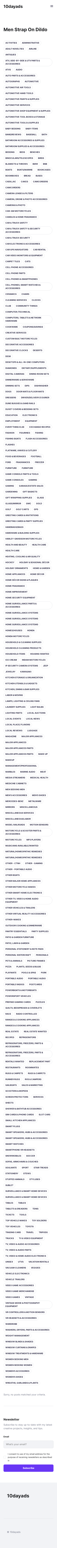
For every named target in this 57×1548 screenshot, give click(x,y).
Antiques (10, 54)
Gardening (11, 491)
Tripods (43, 1232)
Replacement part (39, 1061)
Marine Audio (27, 772)
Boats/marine (25, 169)
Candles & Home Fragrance (21, 217)
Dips (27, 385)
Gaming (32, 480)
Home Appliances (15, 574)
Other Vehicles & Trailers (20, 907)
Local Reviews (13, 730)
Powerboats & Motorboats (21, 990)
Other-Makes (13, 919)
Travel (30, 1232)
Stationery (11, 1173)
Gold (39, 503)
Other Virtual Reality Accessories (25, 913)
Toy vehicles (12, 1226)
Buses (39, 175)
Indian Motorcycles (33, 660)
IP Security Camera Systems (21, 665)
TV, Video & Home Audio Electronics (25, 1256)
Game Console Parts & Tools (21, 474)
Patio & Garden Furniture (19, 937)
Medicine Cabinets (15, 783)
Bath (44, 134)
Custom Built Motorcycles (21, 338)
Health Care (12, 550)
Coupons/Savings (33, 327)
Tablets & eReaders (16, 1208)
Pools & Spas (28, 972)
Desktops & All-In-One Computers (25, 362)
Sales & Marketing (32, 1085)
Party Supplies (40, 931)
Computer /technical (17, 312)
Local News (33, 718)
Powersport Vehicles (18, 996)
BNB (45, 164)
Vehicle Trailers (15, 1279)
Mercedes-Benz (14, 801)
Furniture (11, 468)
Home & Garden (41, 568)
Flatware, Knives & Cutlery (21, 450)
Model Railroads (15, 824)
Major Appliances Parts (19, 748)
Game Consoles (14, 480)
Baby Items (32, 128)
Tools (22, 1214)
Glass (40, 497)
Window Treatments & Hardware (24, 1353)
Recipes (9, 1037)
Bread (27, 175)
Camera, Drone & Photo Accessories (26, 199)
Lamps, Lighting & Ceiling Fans (22, 701)
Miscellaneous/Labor (18, 819)
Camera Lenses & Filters (19, 193)
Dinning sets (12, 385)
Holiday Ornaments (16, 568)
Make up (43, 754)
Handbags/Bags (14, 527)
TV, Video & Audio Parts (18, 1250)
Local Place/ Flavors (17, 724)
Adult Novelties (14, 49)
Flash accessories (37, 438)
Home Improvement (16, 592)
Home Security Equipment (20, 597)
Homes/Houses (13, 630)
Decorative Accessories (19, 344)
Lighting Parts (13, 713)
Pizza (8, 966)
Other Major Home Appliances (22, 881)
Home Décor (37, 574)
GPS (36, 509)
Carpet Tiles (12, 261)
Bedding (10, 152)
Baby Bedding (13, 128)
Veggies (35, 1267)
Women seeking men (16, 1359)
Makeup (9, 760)
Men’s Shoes (39, 795)
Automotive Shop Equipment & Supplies (27, 111)
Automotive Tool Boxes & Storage (25, 117)
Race (8, 1014)
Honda (30, 630)
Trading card (13, 1232)
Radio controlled (26, 1014)
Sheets (9, 1102)
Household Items (15, 654)
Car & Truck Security (17, 238)
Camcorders (40, 181)
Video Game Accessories (19, 1285)
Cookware (11, 327)
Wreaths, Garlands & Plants (21, 1383)
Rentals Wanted (14, 1061)
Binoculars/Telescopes (19, 158)
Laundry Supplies (15, 707)
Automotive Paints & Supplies (22, 99)
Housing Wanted (39, 654)
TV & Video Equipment (31, 1238)
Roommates (32, 1067)
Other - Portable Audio (18, 869)
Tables (9, 1203)
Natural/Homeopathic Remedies (23, 851)
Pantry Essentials (16, 931)
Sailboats (11, 1085)
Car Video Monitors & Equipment (24, 255)
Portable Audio (14, 978)
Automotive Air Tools (18, 87)
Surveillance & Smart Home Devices (26, 1191)
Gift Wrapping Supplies (18, 497)
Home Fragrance (15, 586)
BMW (35, 164)
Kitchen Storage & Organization (24, 677)
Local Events (13, 718)
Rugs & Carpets (14, 1073)
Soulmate (11, 1167)
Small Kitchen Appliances (20, 1120)
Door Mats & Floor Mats (30, 391)
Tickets (9, 1214)
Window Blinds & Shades (19, 1341)
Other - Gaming (34, 863)
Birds (41, 158)
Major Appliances (31, 736)
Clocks (36, 300)
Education (11, 415)
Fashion (9, 433)
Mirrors (10, 807)
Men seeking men (15, 789)
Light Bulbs (37, 707)
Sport (25, 1167)
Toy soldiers (39, 1220)
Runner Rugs (12, 1079)
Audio (19, 69)
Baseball (31, 134)
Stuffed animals (14, 1179)
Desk (8, 356)
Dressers (10, 397)
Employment (12, 421)
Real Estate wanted (35, 1031)
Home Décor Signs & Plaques (21, 580)
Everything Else (14, 427)
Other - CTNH (12, 863)
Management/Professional (21, 766)
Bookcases (44, 169)
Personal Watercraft (18, 955)
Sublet (9, 1185)
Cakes (24, 181)
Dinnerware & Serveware (19, 379)
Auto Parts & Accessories (20, 75)
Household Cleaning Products (23, 648)
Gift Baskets (30, 491)
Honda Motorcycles (17, 636)
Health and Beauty (16, 544)
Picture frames (36, 961)
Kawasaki (25, 671)
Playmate (11, 972)
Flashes (10, 444)
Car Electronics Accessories (22, 244)
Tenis (35, 1208)
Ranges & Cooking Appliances (22, 1019)
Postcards (35, 984)
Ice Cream (11, 660)
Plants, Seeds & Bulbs (28, 966)
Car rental (39, 249)
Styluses (34, 1179)
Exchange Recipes (39, 427)
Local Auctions (36, 713)
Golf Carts (22, 509)
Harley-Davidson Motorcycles (23, 538)
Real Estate (12, 1031)
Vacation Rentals (38, 1261)
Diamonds (11, 368)
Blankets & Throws (16, 164)
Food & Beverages (15, 456)
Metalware (34, 801)
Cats (27, 261)
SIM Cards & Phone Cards (19, 1114)
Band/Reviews (13, 134)
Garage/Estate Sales (31, 486)
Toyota (29, 1226)
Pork (44, 972)
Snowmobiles (13, 1156)
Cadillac (10, 181)
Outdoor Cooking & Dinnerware (23, 925)
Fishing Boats (13, 438)
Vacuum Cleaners (15, 1267)
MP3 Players (33, 839)
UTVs (21, 1261)
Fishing (39, 433)
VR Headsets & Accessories (21, 1318)
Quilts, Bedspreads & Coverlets (23, 1008)
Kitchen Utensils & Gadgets (21, 683)
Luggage (32, 730)
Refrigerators (27, 1037)
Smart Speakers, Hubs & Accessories (26, 1132)
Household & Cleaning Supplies (23, 642)
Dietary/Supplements (34, 368)
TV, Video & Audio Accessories (22, 1244)
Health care (39, 544)
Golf (8, 509)
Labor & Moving (14, 695)
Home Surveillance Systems (21, 613)
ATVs (8, 69)
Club (8, 306)
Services (38, 1097)
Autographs (12, 81)
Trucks (9, 1238)
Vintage (29, 1297)
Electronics (30, 415)
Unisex (9, 1261)
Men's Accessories (16, 795)
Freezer (39, 462)
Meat (43, 772)
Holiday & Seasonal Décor (34, 562)
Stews (27, 1173)
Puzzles (40, 1002)
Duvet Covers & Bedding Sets (21, 409)
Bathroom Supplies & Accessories (24, 146)
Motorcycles (13, 839)
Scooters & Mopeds (16, 1091)
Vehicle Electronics (17, 1273)
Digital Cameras (14, 374)
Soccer (30, 1156)
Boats (8, 169)
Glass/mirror (13, 503)
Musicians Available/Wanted (21, 845)
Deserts (37, 350)
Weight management (17, 1335)
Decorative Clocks (16, 350)
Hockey (9, 562)
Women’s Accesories (17, 1371)
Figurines (24, 433)
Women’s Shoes (14, 1377)
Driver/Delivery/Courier (35, 397)
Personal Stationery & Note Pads (24, 949)
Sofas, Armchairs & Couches (21, 1161)
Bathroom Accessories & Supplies (24, 140)
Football (36, 456)
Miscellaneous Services (19, 813)
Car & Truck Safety (16, 223)
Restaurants (12, 1067)
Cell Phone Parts (15, 273)
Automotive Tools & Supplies (22, 122)
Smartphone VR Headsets (19, 1150)
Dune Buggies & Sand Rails (20, 403)
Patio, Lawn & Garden (17, 943)
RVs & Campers (33, 1079)
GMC (28, 503)
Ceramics (11, 294)
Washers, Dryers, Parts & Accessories (27, 1330)
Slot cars (44, 1114)
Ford (8, 462)
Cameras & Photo (15, 205)
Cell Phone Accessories (19, 267)
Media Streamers (15, 777)
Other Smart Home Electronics (23, 892)
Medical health (39, 777)
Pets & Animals (13, 961)
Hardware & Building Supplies (22, 533)
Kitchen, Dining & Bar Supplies (22, 689)
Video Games (12, 1297)
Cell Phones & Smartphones (21, 279)
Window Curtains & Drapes (20, 1347)
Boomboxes (12, 175)
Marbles (10, 772)
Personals (42, 955)
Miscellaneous (28, 807)
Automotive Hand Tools (19, 93)
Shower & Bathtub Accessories (23, 1108)
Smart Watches (14, 1144)
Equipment (31, 421)
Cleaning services (16, 300)
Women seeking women (18, 1365)
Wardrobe (11, 1324)
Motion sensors (39, 824)
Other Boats (12, 875)
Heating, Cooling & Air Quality (22, 556)
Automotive (32, 81)
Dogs (8, 391)
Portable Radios (14, 984)
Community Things (26, 306)
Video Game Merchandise (19, 1291)
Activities (11, 43)
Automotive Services (17, 105)
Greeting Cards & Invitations (22, 515)
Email (6, 1436)
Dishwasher (41, 385)
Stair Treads (41, 1167)
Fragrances (23, 462)
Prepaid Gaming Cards (18, 1002)
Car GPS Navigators (16, 249)
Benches (35, 152)
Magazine (11, 736)
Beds (22, 152)
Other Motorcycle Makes (20, 887)
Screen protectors (16, 1097)
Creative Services (15, 332)
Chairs (25, 294)
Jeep (45, 665)
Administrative (30, 43)
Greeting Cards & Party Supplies (24, 521)
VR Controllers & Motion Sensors (25, 1312)
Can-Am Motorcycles (18, 211)
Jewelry (10, 671)
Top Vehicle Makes (16, 1220)
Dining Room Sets (39, 374)
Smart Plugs (12, 1126)
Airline (33, 49)
